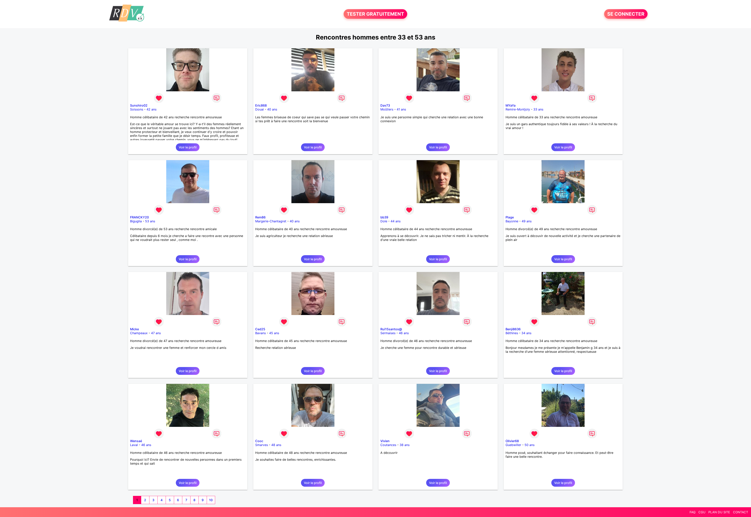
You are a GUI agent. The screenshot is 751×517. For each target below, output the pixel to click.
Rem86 (260, 217)
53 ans (150, 221)
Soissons (136, 109)
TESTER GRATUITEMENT (375, 14)
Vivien (385, 441)
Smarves (261, 445)
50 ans (530, 445)
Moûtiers (386, 109)
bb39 (384, 217)
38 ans (405, 445)
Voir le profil (188, 147)
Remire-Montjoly (518, 109)
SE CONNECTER (625, 14)
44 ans (396, 221)
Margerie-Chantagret (270, 221)
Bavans (260, 333)
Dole (383, 221)
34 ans (526, 333)
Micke (134, 329)
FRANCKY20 (139, 217)
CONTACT (740, 512)
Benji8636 (513, 329)
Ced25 (260, 329)
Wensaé (136, 441)
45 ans (274, 333)
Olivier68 (512, 441)
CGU (701, 512)
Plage (510, 217)
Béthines (512, 333)
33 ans (538, 109)
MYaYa (511, 105)
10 (211, 500)
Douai (259, 109)
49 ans (527, 221)
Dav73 (385, 105)
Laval (134, 445)
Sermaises (387, 333)
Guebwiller (513, 445)
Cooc (259, 441)
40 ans (272, 109)
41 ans (401, 109)
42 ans (151, 109)
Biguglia (136, 221)
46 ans (404, 333)
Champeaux (139, 333)
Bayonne (512, 221)
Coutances (388, 445)
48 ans (276, 445)
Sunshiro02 (138, 105)
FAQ (692, 512)
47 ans (156, 333)
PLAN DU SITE (719, 512)
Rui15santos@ (391, 329)
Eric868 (261, 105)
